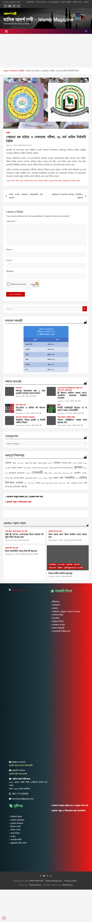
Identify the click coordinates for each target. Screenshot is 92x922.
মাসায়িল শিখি (68, 390)
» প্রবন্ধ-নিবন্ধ (14, 833)
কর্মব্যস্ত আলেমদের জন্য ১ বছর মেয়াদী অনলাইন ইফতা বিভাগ (30, 392)
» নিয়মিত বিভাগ (15, 816)
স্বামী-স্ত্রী (24, 486)
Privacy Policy (41, 2)
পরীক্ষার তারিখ (28, 181)
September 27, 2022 (55, 540)
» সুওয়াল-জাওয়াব (16, 823)
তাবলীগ (77, 473)
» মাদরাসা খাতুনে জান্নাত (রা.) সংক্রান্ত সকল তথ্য (24, 496)
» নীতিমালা (54, 601)
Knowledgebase (54, 2)
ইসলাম (57, 462)
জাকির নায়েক (48, 473)
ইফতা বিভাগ (19, 388)
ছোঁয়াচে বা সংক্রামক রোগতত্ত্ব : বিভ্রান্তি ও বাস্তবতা (67, 196)
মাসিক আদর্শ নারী (31, 396)
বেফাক (35, 181)
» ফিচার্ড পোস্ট (15, 826)
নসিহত (45, 478)
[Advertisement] (46, 50)
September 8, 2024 (64, 425)
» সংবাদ (12, 836)
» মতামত (54, 608)
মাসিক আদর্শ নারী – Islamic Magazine (38, 19)
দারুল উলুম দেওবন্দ (31, 478)
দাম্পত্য (84, 473)
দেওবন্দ (40, 478)
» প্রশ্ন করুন (54, 618)
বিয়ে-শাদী (24, 531)
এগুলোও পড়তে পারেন (14, 523)
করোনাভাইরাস (27, 468)
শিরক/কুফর (32, 417)
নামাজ (50, 478)
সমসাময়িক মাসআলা (76, 483)
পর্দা (77, 478)
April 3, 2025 (20, 396)
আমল (17, 405)
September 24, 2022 (12, 554)
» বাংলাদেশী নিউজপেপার (60, 631)
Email (9, 260)
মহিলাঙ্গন (60, 568)
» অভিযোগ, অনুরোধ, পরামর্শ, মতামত (65, 611)
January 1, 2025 (63, 401)
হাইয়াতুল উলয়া (67, 181)
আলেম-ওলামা (20, 463)
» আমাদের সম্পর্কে (57, 624)
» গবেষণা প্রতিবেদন (16, 820)
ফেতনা (19, 482)
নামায (55, 477)
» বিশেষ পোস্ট (14, 830)
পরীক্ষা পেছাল (19, 181)
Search (84, 308)
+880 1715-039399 (19, 794)
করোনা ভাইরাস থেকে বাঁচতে (40, 468)
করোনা (80, 463)
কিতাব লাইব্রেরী (66, 2)
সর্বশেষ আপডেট (13, 381)
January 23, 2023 (11, 540)
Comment (11, 221)
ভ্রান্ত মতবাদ (31, 483)
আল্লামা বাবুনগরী (42, 463)
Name (9, 249)
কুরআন (78, 467)
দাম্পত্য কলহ (9, 478)
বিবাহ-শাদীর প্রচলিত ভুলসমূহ (60, 573)
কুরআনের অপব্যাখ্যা (17, 473)
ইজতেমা (50, 463)
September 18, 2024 (64, 413)
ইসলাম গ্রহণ (66, 463)
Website (10, 271)
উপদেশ (75, 463)
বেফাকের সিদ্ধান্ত (53, 181)
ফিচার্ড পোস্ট (79, 388)
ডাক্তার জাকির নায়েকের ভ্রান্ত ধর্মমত (63, 473)
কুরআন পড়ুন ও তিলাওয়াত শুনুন (19, 502)
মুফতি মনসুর (62, 483)
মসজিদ (38, 483)
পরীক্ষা (13, 181)
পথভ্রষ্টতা (69, 478)
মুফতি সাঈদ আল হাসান (25, 145)
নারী (61, 477)
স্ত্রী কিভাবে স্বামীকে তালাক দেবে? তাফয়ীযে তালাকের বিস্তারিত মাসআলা (72, 395)
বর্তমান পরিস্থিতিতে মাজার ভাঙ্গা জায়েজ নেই (72, 421)
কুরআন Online (77, 2)
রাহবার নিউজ (30, 2)
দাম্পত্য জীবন (19, 478)
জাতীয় (8, 133)
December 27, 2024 (23, 413)
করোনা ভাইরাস (16, 468)
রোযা (68, 483)
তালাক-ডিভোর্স (61, 388)
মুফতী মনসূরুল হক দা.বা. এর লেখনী (73, 568)
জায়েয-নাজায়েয (61, 417)
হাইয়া (60, 181)
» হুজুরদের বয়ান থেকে (17, 843)
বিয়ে (25, 483)
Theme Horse (35, 885)
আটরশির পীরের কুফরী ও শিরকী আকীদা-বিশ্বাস (30, 421)
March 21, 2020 (11, 145)
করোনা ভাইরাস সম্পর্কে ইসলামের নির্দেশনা (61, 468)
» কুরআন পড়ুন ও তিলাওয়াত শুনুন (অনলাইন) (67, 810)
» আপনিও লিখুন (56, 615)
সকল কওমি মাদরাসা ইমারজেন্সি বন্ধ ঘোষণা (26, 196)
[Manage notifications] (4, 918)
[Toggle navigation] (6, 31)
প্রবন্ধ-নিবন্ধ (25, 417)
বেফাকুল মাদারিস (43, 181)
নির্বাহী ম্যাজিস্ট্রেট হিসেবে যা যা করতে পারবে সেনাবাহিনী (72, 408)
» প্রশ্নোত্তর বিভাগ (57, 621)
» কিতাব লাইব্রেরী (57, 628)
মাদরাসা (86, 2)
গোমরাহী (37, 472)
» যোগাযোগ (55, 605)
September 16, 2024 (23, 425)
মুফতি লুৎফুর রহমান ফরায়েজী (50, 483)
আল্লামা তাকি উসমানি (31, 463)
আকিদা (8, 462)
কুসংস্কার (28, 473)
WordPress (68, 885)
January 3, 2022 (54, 576)
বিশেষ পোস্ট (60, 390)
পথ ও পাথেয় (61, 564)
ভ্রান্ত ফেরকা (18, 417)
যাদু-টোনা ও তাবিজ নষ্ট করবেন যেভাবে (30, 408)
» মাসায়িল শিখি (15, 839)
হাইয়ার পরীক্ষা (76, 181)
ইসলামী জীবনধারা (70, 388)
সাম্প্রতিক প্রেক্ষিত (71, 417)
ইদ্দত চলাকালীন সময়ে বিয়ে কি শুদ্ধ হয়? (21, 551)
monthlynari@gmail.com (23, 799)
